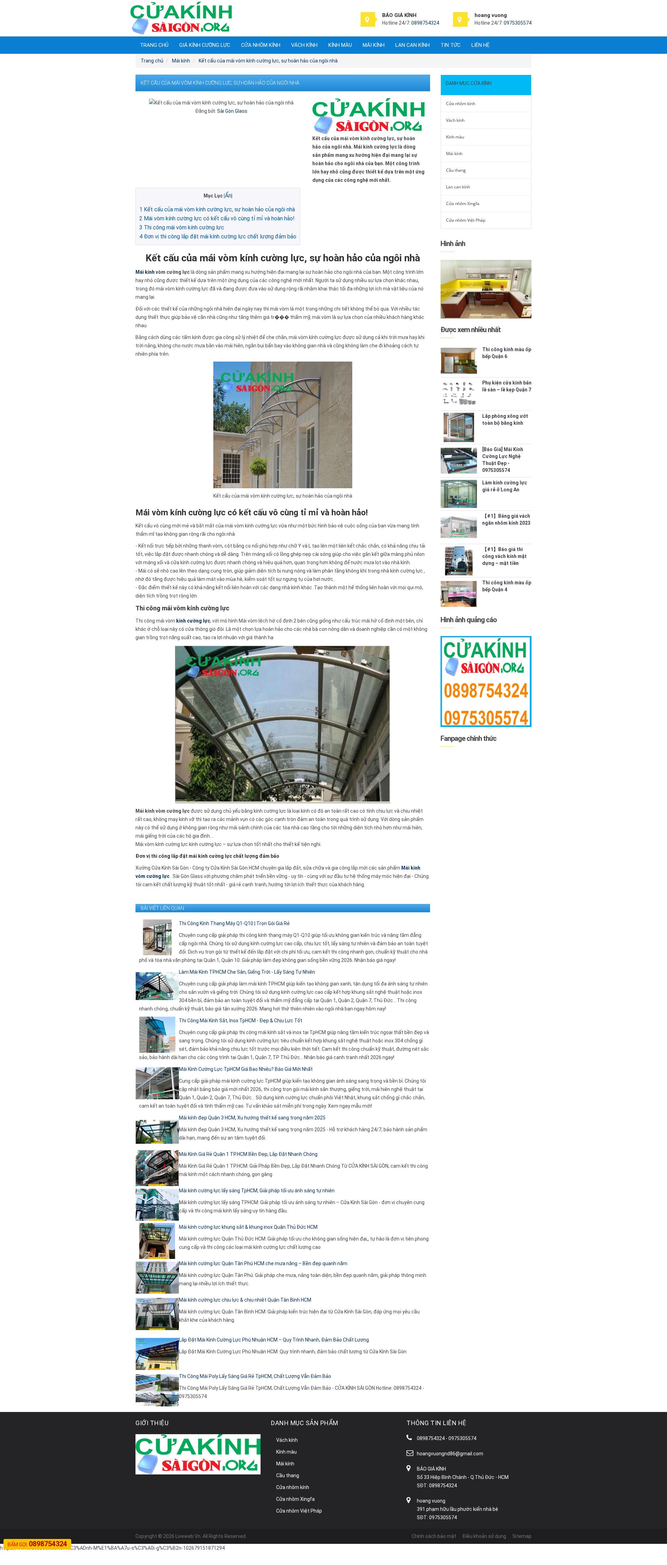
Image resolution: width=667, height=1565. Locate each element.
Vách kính (304, 45)
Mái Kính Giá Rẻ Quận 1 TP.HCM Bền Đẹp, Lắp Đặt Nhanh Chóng (248, 1154)
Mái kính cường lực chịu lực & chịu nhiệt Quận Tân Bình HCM (245, 1300)
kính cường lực (193, 621)
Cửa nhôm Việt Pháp (465, 220)
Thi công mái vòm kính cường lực (181, 227)
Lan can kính (412, 45)
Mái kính (374, 45)
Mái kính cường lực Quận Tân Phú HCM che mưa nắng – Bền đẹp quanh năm (263, 1263)
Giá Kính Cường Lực (204, 45)
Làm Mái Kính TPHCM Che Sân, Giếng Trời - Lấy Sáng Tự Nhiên (247, 972)
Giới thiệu (151, 1423)
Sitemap (522, 1536)
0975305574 (518, 23)
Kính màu (340, 45)
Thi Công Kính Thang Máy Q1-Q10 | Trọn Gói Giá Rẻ (234, 923)
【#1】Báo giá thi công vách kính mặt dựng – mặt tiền (504, 556)
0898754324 (425, 23)
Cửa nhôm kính (260, 45)
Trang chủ (154, 45)
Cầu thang (456, 170)
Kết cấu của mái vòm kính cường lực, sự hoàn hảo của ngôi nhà (217, 209)
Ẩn (228, 195)
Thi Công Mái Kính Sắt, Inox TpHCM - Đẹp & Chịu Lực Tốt (240, 1020)
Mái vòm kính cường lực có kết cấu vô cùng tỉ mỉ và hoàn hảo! (217, 218)
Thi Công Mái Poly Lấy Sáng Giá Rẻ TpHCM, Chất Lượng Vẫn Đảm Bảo (255, 1376)
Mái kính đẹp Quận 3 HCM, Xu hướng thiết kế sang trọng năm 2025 (252, 1117)
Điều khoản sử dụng (484, 1536)
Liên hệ (480, 45)
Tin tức (450, 45)
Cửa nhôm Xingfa (462, 203)
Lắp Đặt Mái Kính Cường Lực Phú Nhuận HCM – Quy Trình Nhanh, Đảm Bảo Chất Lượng (274, 1340)
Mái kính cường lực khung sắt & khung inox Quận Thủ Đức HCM (248, 1227)
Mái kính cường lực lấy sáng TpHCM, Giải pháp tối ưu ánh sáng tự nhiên (257, 1190)
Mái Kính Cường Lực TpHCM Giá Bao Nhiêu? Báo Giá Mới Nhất (246, 1069)
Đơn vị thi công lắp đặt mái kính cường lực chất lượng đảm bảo (217, 236)
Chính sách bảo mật (434, 1536)
